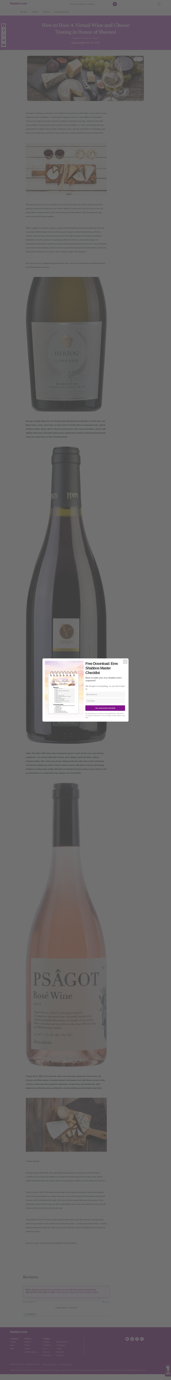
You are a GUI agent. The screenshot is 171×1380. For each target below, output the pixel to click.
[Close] (125, 661)
